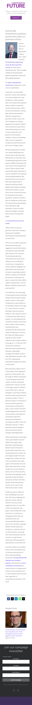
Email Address (16, 672)
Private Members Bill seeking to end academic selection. (15, 560)
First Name (16, 658)
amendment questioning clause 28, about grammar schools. (14, 64)
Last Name (16, 665)
